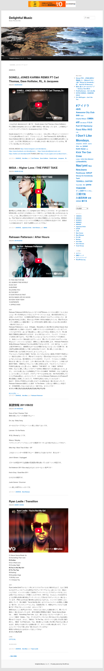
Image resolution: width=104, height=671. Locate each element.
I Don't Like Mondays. (84, 137)
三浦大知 (81, 194)
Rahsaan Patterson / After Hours (29, 237)
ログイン (78, 253)
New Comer (79, 233)
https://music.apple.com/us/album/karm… (54, 154)
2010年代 (78, 220)
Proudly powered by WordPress (60, 664)
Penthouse (80, 173)
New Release (26, 492)
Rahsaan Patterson (37, 395)
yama (88, 184)
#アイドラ (82, 105)
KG (87, 149)
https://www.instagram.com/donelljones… (34, 149)
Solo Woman (36, 227)
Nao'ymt (82, 165)
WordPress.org (80, 260)
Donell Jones (53, 158)
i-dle (77, 132)
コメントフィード (81, 257)
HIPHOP (78, 224)
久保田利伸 (81, 197)
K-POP (78, 229)
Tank (78, 178)
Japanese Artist (26, 227)
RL (66, 158)
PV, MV (78, 237)
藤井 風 (84, 201)
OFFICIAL (12, 639)
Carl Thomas (35, 158)
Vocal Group (80, 246)
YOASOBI (81, 187)
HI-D (89, 129)
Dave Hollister (44, 158)
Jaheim (85, 144)
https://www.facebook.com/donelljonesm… (23, 151)
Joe (81, 146)
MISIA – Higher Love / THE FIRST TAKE (33, 167)
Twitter (29, 58)
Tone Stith (79, 185)
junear (85, 146)
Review (78, 239)
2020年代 (78, 222)
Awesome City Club (85, 112)
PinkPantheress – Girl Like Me (85, 91)
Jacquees (61, 158)
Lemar (78, 159)
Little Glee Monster (87, 159)
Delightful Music (20, 17)
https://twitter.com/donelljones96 (19, 154)
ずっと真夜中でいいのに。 (84, 191)
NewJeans (81, 169)
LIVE (77, 231)
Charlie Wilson (81, 119)
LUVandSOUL (81, 161)
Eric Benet (83, 123)
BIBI (78, 115)
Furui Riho (81, 129)
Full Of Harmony (84, 125)
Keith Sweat (81, 149)
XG (84, 185)
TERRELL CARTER (84, 181)
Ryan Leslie (34, 649)
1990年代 (78, 216)
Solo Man (24, 158)
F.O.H (89, 122)
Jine (77, 146)
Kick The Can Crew (83, 154)
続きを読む (13, 393)
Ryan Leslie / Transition (23, 501)
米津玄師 (78, 201)
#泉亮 (78, 109)
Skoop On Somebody (84, 176)
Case (81, 115)
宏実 (89, 198)
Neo (90, 166)
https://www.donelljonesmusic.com (49, 151)
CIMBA (90, 118)
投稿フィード (80, 255)
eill (78, 122)
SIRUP (89, 173)
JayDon (90, 143)
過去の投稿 (13, 656)
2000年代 (18, 158)
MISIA (45, 227)
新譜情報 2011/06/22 (21, 405)
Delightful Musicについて (16, 58)
